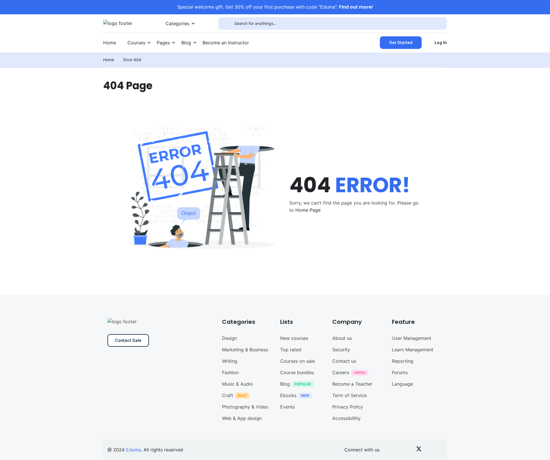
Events (287, 407)
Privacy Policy (347, 407)
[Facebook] (389, 450)
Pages (163, 42)
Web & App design (242, 418)
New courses (294, 338)
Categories (177, 23)
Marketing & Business (245, 349)
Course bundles (297, 372)
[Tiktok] (428, 450)
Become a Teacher (352, 384)
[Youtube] (399, 450)
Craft (227, 395)
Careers (340, 372)
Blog (186, 42)
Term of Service (349, 395)
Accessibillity (346, 418)
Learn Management (412, 349)
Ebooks (288, 395)
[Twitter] (419, 450)
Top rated (290, 349)
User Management (411, 338)
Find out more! (356, 7)
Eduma (133, 450)
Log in (441, 42)
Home (109, 42)
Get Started (400, 42)
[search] (226, 23)
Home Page (308, 210)
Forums (400, 372)
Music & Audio (237, 384)
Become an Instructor (226, 42)
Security (341, 349)
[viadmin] (117, 23)
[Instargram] (409, 450)
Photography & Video (245, 407)
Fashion (230, 372)
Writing (229, 361)
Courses (136, 42)
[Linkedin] (438, 450)
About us (342, 338)
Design (229, 338)
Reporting (402, 361)
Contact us (344, 361)
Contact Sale (128, 340)
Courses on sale (297, 361)
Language (402, 384)
